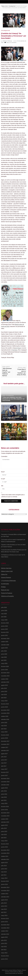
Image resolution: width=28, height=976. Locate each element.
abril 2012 (3, 949)
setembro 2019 (5, 682)
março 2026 (4, 620)
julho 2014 (4, 865)
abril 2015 (3, 837)
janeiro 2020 (4, 669)
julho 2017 (4, 756)
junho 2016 (4, 794)
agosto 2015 (4, 825)
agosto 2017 (4, 753)
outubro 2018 (4, 716)
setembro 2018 (5, 719)
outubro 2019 (4, 679)
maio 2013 (4, 909)
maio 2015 (4, 834)
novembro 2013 (5, 890)
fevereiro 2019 (5, 704)
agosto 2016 (4, 788)
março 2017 (4, 769)
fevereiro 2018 (5, 735)
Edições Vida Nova (6, 568)
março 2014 (4, 878)
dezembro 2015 (5, 812)
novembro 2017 (5, 744)
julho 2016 (4, 791)
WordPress (20, 973)
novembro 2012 (5, 928)
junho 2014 (4, 868)
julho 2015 (4, 828)
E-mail (3, 478)
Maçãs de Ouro (5, 590)
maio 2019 (4, 694)
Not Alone (14, 350)
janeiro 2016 (4, 809)
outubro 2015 (4, 819)
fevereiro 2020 (5, 666)
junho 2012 (4, 943)
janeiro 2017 (4, 775)
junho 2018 (4, 722)
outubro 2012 (4, 931)
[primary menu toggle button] (14, 2)
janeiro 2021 (4, 635)
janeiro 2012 (4, 959)
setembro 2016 (5, 784)
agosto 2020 (4, 647)
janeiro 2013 (4, 921)
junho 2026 (4, 610)
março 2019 (4, 700)
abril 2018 (3, 728)
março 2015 (4, 840)
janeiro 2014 (4, 884)
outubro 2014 (4, 856)
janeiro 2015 (4, 847)
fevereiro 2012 (5, 956)
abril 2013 (3, 912)
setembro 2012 (5, 934)
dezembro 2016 (5, 778)
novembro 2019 (5, 676)
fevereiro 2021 (5, 632)
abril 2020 (3, 660)
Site (2, 485)
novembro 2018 (5, 713)
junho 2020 (4, 654)
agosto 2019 (4, 685)
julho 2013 (4, 903)
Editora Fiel (4, 574)
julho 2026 (4, 607)
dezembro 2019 (5, 672)
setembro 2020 (5, 644)
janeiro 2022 (4, 629)
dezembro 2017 (5, 741)
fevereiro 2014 (5, 881)
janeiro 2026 (4, 626)
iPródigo (3, 586)
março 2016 (4, 803)
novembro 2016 (5, 781)
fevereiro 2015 (5, 844)
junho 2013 (4, 906)
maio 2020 (4, 657)
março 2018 (4, 732)
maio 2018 (4, 725)
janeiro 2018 (4, 738)
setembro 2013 (5, 896)
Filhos (4, 395)
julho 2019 (4, 688)
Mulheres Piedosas (7, 41)
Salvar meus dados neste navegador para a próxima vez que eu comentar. (13, 495)
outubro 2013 (4, 893)
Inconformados (5, 583)
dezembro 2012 (5, 924)
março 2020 (4, 663)
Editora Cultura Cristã (7, 571)
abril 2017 (3, 766)
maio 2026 (4, 613)
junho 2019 (4, 691)
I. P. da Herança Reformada (8, 580)
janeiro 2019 (4, 707)
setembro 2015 (5, 822)
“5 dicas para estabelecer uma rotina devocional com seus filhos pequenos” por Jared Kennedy (13, 399)
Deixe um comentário (11, 42)
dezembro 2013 (5, 887)
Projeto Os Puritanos (6, 593)
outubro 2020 (4, 641)
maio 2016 (4, 797)
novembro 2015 (5, 816)
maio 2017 (4, 763)
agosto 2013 (4, 900)
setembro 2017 (5, 750)
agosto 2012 (4, 937)
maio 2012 (4, 946)
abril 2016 (3, 800)
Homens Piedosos (6, 577)
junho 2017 (4, 760)
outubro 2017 (4, 747)
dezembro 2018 (5, 710)
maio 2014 (4, 872)
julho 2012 (4, 940)
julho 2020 (4, 651)
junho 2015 (4, 831)
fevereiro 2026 (5, 623)
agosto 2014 (4, 862)
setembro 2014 (5, 859)
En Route (18, 348)
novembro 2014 (5, 853)
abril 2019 (3, 697)
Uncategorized (5, 30)
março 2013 (4, 915)
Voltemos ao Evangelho (7, 596)
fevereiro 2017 (5, 772)
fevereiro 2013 (5, 918)
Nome (3, 471)
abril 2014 (3, 875)
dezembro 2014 (5, 850)
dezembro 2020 (5, 638)
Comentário (4, 456)
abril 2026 (3, 616)
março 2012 (4, 952)
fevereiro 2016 (5, 806)
